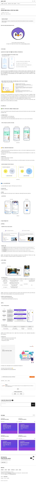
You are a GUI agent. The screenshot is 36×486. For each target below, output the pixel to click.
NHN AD (2, 467)
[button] (34, 415)
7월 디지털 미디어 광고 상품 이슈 (22, 419)
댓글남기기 (33, 404)
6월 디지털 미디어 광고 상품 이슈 (5, 436)
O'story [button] (18, 3)
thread (5, 478)
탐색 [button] (2, 3)
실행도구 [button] (15, 3)
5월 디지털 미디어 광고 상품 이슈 (22, 436)
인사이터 (12, 3)
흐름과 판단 (9, 3)
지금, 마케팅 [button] (5, 3)
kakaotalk (8, 478)
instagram (2, 478)
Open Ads (3, 1)
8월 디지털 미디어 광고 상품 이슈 (5, 419)
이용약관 (2, 476)
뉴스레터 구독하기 (3, 462)
